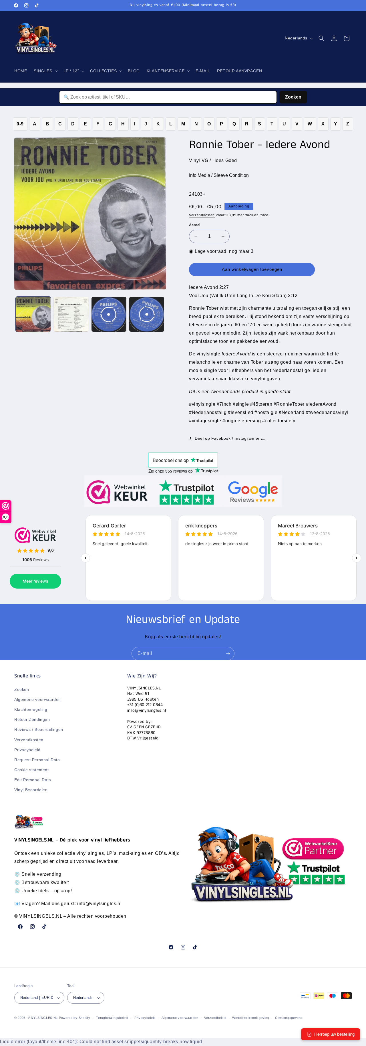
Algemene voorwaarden (37, 699)
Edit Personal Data (32, 779)
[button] (45, 71)
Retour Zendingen (32, 719)
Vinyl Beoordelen (31, 790)
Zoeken (293, 97)
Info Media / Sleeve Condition (219, 175)
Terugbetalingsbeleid (112, 1017)
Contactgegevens (289, 1017)
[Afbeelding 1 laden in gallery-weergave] (33, 314)
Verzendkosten (202, 215)
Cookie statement (31, 769)
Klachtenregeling (30, 709)
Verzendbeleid (215, 1017)
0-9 (20, 123)
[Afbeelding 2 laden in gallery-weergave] (70, 314)
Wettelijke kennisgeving (250, 1017)
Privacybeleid (27, 749)
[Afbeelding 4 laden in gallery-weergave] (146, 314)
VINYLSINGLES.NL (43, 1017)
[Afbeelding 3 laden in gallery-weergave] (109, 314)
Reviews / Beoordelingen (38, 729)
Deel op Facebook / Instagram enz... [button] (231, 438)
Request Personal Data (37, 759)
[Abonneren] (228, 653)
